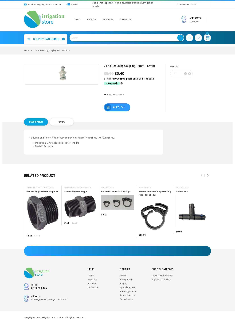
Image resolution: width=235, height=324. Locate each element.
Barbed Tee (182, 191)
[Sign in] (189, 38)
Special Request (127, 287)
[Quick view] (37, 245)
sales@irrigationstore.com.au (47, 4)
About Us (92, 20)
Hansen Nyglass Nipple (75, 191)
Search (123, 275)
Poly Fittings (107, 188)
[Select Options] (29, 245)
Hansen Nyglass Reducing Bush (42, 191)
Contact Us (126, 20)
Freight (123, 283)
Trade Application (128, 291)
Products (108, 20)
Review (61, 122)
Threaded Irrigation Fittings (40, 188)
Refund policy (126, 299)
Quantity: (174, 66)
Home (78, 20)
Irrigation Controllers (161, 279)
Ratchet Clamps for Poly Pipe (116, 191)
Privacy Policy (126, 279)
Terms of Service (127, 295)
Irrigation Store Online (53, 317)
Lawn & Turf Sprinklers (162, 275)
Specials (74, 4)
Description (36, 122)
